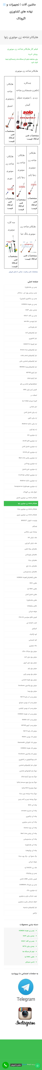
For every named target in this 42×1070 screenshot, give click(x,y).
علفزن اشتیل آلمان (31, 594)
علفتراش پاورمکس (31, 554)
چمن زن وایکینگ (31, 873)
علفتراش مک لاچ (31, 566)
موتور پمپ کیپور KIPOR (29, 725)
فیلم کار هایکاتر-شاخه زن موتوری (22, 49)
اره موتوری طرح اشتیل (29, 469)
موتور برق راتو (32, 668)
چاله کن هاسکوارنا (31, 845)
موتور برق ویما (32, 691)
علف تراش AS (32, 537)
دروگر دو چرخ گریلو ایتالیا (29, 776)
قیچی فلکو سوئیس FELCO (28, 617)
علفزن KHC (33, 583)
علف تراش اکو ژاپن (31, 543)
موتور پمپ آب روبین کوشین (28, 708)
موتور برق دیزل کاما (30, 657)
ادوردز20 (24, 1064)
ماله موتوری (33, 646)
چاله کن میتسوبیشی (30, 839)
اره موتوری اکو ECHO (30, 452)
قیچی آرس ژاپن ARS (30, 389)
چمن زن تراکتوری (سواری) (28, 298)
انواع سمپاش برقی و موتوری (27, 902)
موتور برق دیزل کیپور (30, 663)
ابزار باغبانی (33, 407)
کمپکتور (34, 628)
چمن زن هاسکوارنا (31, 287)
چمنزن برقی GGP (31, 310)
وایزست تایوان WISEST (29, 520)
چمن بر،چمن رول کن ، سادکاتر (27, 293)
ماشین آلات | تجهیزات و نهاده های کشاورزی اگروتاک (21, 11)
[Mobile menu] (4, 5)
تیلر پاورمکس (32, 327)
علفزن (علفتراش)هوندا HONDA (27, 577)
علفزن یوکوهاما (32, 606)
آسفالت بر (34, 395)
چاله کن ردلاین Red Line (29, 833)
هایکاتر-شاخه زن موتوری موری (27, 515)
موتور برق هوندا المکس (29, 680)
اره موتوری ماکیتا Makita (28, 480)
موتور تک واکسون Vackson (27, 754)
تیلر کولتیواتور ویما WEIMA (28, 367)
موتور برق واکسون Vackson (27, 685)
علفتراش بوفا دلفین (30, 549)
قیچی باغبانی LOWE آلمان (28, 879)
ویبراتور (34, 526)
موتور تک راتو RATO (30, 731)
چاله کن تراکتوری (31, 816)
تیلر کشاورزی (33, 338)
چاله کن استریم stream (29, 811)
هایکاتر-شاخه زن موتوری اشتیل (26, 498)
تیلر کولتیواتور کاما (31, 333)
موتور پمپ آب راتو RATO (28, 697)
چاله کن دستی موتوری (29, 822)
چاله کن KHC (32, 805)
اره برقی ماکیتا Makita (29, 424)
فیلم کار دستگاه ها (28, 951)
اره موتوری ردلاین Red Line (28, 458)
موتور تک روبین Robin (29, 737)
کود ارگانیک (33, 634)
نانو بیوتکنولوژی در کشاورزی (28, 759)
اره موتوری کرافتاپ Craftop (27, 475)
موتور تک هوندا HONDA (29, 748)
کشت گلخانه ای (31, 623)
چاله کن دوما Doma (30, 828)
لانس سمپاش (29, 962)
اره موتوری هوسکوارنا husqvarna (25, 486)
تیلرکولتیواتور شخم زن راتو (28, 384)
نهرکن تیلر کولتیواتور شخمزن (28, 765)
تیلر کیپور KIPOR (31, 372)
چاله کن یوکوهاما (31, 850)
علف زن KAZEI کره (31, 867)
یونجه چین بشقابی (30, 532)
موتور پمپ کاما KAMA (29, 719)
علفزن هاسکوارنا (32, 600)
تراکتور (35, 913)
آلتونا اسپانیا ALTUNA (29, 401)
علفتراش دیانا (32, 560)
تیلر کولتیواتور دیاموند (30, 907)
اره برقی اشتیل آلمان (30, 412)
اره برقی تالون (32, 418)
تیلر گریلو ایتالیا (32, 378)
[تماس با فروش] (5, 1065)
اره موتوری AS (32, 435)
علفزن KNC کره (32, 589)
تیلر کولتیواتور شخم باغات (29, 355)
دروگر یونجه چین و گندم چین (27, 799)
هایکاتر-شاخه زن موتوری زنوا (27, 503)
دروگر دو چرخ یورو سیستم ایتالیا (27, 782)
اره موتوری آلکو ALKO (30, 441)
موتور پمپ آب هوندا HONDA (27, 714)
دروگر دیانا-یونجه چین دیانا (28, 793)
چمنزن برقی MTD (28, 946)
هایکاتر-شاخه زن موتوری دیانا (27, 509)
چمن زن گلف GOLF (30, 315)
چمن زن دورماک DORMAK (28, 884)
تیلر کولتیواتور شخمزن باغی (28, 361)
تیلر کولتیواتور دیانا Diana (28, 350)
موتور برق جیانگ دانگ (29, 651)
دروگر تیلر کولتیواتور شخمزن (28, 771)
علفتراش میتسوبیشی (30, 572)
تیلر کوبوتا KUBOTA (30, 344)
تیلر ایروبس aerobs (30, 321)
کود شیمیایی (33, 640)
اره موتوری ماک (32, 890)
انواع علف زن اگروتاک (30, 492)
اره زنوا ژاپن (33, 429)
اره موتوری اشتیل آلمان (29, 446)
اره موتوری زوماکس (30, 463)
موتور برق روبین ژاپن (30, 674)
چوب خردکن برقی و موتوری (28, 896)
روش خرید (33, 54)
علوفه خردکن (33, 611)
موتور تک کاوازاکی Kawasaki (27, 742)
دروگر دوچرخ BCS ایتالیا (29, 788)
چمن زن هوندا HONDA (29, 304)
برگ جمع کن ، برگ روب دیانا (28, 856)
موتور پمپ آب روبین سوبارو (28, 702)
